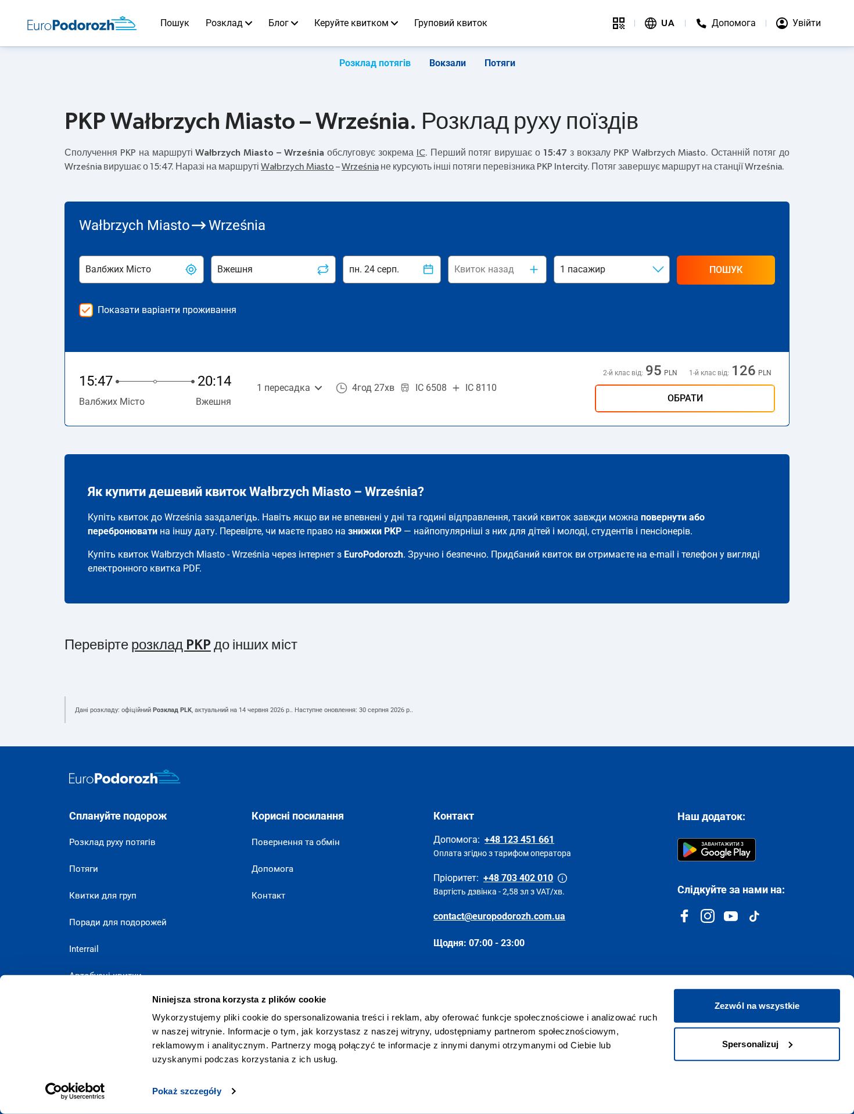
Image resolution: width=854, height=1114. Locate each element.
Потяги (500, 63)
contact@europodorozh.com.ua (499, 916)
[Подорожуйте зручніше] (618, 23)
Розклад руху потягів (112, 842)
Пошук (174, 22)
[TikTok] (754, 916)
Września (360, 166)
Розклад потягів (375, 63)
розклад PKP (171, 645)
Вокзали (447, 63)
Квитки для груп (103, 895)
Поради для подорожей (118, 922)
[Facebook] (684, 916)
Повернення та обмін (296, 842)
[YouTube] (731, 916)
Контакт (268, 895)
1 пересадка (283, 387)
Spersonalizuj (750, 1043)
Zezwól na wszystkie (757, 1006)
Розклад (224, 22)
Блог (278, 22)
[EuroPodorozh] (125, 777)
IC (421, 152)
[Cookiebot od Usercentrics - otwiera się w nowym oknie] (75, 1091)
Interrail (84, 949)
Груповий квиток (450, 22)
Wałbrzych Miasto (297, 166)
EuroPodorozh (373, 554)
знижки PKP (374, 531)
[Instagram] (708, 916)
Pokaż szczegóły (186, 1091)
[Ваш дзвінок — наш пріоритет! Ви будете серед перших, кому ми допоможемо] (562, 878)
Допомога (272, 869)
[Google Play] (716, 849)
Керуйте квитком (351, 22)
